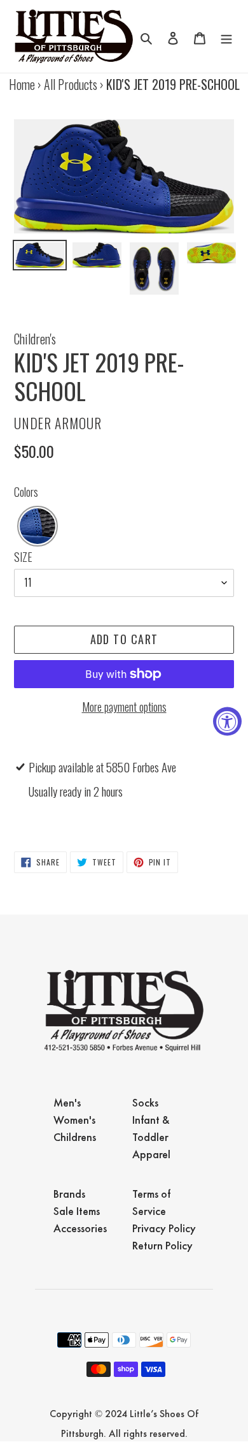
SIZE (23, 556)
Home (22, 84)
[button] (37, 526)
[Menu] (226, 36)
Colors (26, 491)
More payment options (124, 706)
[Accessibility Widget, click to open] (227, 721)
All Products (70, 84)
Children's (35, 338)
